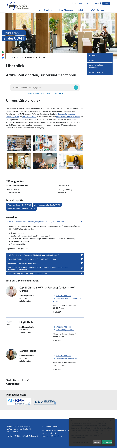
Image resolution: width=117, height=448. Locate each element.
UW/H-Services (97, 10)
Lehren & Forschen (65, 10)
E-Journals (45, 93)
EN (80, 3)
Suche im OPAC (58, 93)
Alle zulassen (107, 442)
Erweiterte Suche (32, 93)
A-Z (88, 3)
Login (106, 3)
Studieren (49, 10)
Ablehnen (97, 442)
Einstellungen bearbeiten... (80, 442)
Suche (96, 3)
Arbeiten (82, 10)
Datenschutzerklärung (78, 438)
